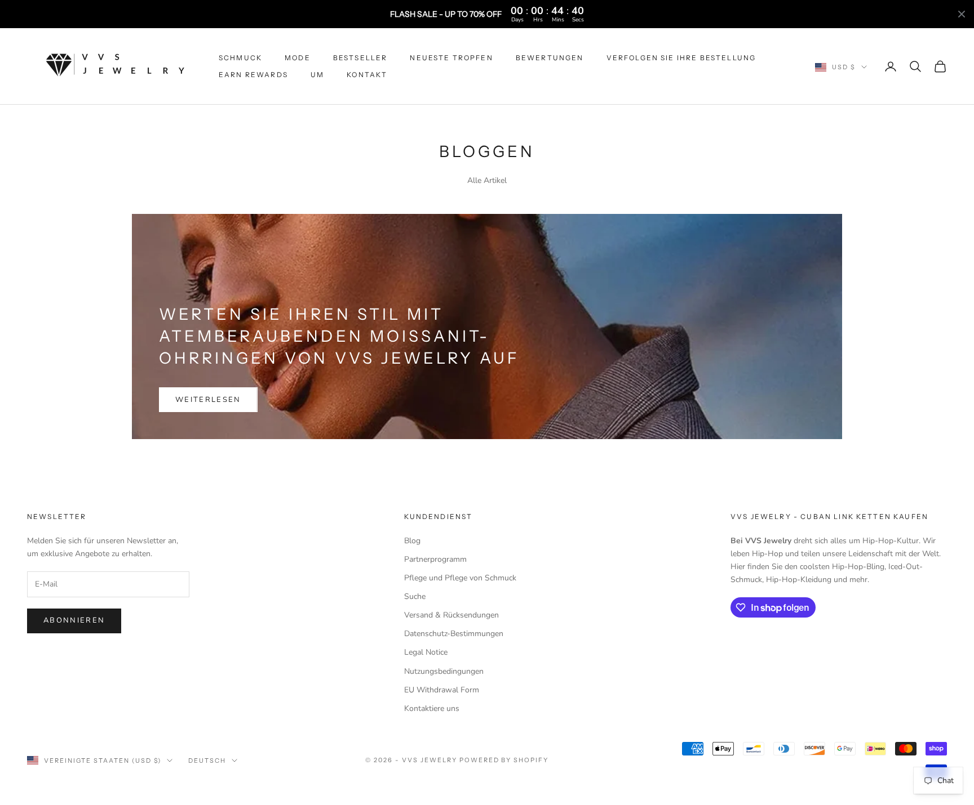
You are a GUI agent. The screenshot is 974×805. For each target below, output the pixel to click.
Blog (412, 540)
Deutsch (207, 760)
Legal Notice (426, 652)
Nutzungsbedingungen (444, 671)
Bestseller (360, 57)
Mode (298, 57)
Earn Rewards (253, 74)
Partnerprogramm (435, 559)
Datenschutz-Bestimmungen (453, 633)
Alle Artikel (487, 180)
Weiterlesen (208, 400)
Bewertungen (550, 57)
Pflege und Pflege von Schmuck (460, 578)
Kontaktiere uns (431, 708)
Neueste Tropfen (451, 57)
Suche (415, 596)
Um (317, 74)
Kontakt (367, 74)
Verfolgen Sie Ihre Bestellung (681, 57)
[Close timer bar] (961, 14)
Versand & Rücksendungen (451, 615)
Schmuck (240, 57)
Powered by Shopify (504, 760)
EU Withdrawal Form (441, 690)
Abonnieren (74, 620)
